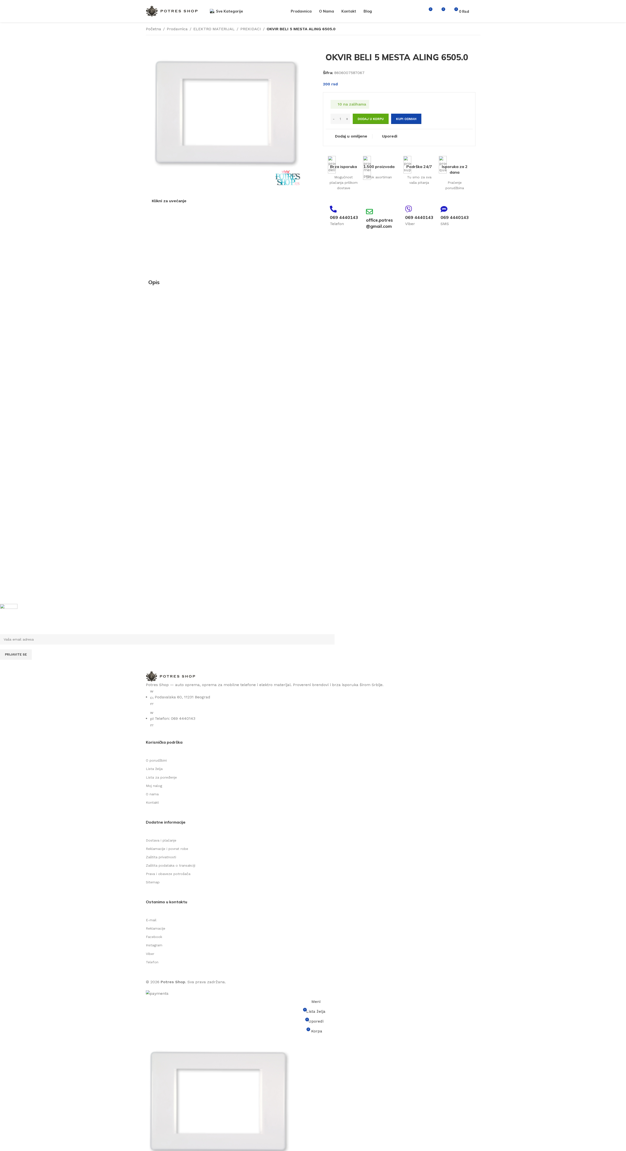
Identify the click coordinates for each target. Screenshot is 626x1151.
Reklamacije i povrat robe (167, 849)
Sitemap (153, 882)
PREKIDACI (250, 29)
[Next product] (477, 29)
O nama (152, 794)
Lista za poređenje (161, 777)
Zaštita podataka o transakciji (170, 865)
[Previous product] (466, 29)
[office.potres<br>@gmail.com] (369, 211)
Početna (153, 29)
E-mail (151, 920)
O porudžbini (156, 760)
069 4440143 (344, 217)
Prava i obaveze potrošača (168, 874)
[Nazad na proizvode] (471, 29)
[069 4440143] (333, 209)
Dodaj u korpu (371, 119)
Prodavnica (177, 29)
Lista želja (154, 769)
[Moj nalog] (478, 11)
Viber (150, 954)
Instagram (154, 945)
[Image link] (170, 676)
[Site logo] (172, 10)
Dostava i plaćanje (161, 840)
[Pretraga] (419, 11)
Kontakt (152, 802)
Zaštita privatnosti (161, 857)
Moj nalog (154, 786)
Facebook (154, 937)
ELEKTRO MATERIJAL (214, 29)
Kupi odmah (406, 119)
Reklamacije (155, 928)
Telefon (152, 962)
